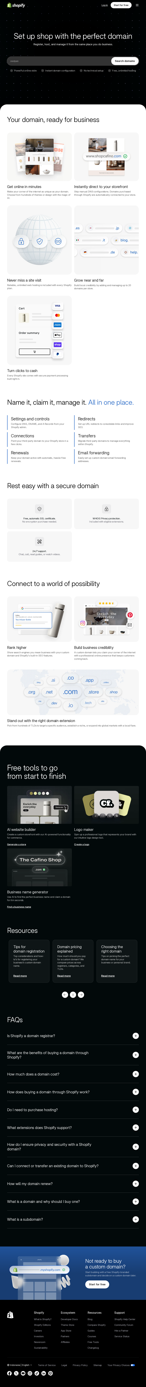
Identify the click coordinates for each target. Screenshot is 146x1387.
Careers (38, 1330)
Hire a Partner (121, 1330)
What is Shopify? (42, 1319)
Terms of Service (47, 1365)
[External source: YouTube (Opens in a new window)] (23, 1373)
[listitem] (73, 961)
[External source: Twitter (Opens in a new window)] (16, 1373)
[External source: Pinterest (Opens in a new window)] (50, 1373)
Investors (39, 1336)
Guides (91, 1330)
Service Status (121, 1336)
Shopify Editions (42, 1325)
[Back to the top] (10, 1314)
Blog (90, 1319)
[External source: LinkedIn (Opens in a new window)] (43, 1373)
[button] (137, 5)
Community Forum (123, 1325)
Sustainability (41, 1347)
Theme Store (67, 1325)
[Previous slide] (65, 995)
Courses (92, 1336)
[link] (125, 61)
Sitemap (97, 1365)
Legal (64, 1365)
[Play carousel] (73, 995)
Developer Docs (69, 1319)
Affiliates (65, 1342)
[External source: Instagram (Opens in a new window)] (30, 1373)
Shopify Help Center (124, 1319)
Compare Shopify (97, 1325)
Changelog (93, 1347)
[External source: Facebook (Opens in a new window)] (9, 1373)
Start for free (121, 5)
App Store (66, 1330)
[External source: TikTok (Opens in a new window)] (37, 1373)
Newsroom (39, 1342)
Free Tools (93, 1342)
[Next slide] (81, 995)
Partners (65, 1336)
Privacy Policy (80, 1365)
